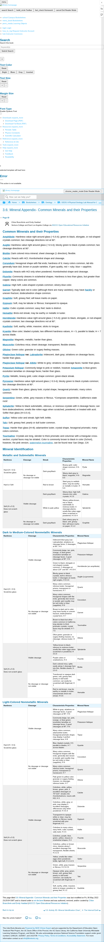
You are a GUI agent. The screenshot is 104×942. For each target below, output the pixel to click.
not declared (38, 900)
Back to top (7, 910)
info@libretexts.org (30, 938)
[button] (9, 154)
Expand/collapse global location (100, 201)
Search (6, 197)
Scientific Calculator (13, 136)
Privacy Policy (43, 936)
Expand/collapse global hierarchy (5, 202)
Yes (30, 918)
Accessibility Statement (76, 936)
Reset (4, 68)
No (40, 918)
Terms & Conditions (58, 936)
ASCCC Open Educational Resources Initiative (70, 225)
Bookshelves (31, 202)
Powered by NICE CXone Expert (38, 928)
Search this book (6, 43)
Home (14, 202)
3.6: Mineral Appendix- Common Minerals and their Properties (41, 897)
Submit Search (7, 51)
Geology (49, 202)
